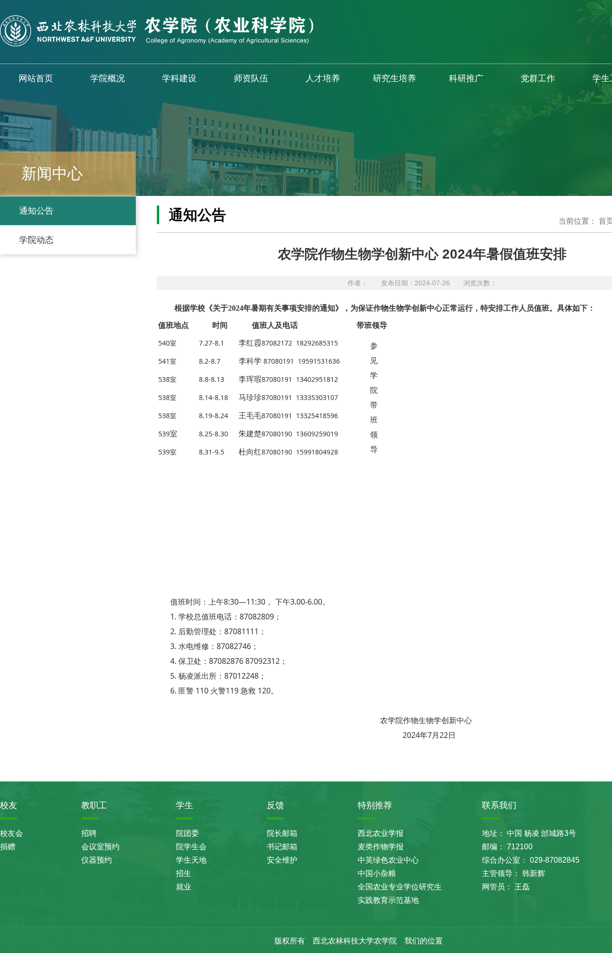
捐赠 (7, 847)
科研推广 (466, 78)
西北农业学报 (381, 833)
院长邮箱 (282, 833)
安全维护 (282, 860)
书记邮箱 (282, 847)
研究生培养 (394, 78)
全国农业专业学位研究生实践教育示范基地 (400, 893)
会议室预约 (100, 847)
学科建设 (179, 78)
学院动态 (36, 240)
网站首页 (36, 78)
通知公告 (36, 211)
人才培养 (323, 78)
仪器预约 (96, 860)
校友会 (11, 833)
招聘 (89, 833)
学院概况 (107, 78)
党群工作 (538, 78)
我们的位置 (423, 941)
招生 (183, 873)
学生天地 (191, 860)
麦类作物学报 (381, 847)
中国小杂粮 (377, 873)
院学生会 (191, 847)
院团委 (187, 833)
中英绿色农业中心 (388, 860)
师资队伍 (251, 78)
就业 (183, 887)
